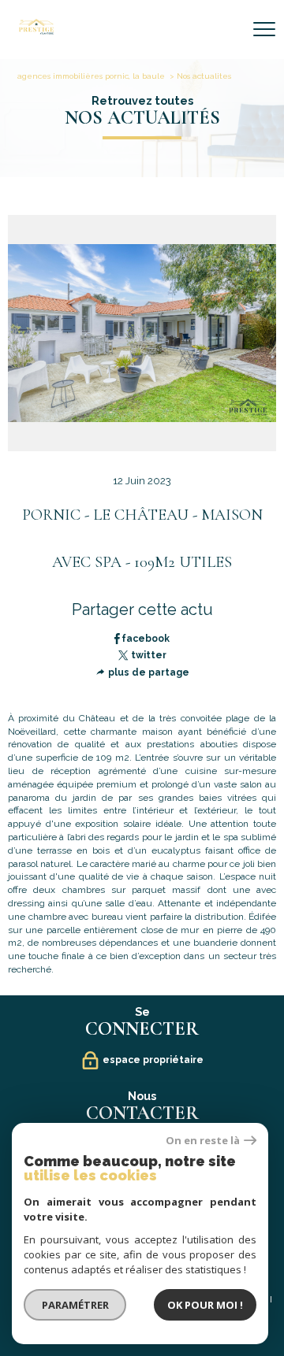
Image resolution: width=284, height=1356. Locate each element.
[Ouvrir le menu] (264, 29)
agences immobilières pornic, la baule (91, 76)
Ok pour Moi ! (205, 1305)
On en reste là (203, 1141)
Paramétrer (75, 1305)
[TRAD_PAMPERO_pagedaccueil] (36, 31)
